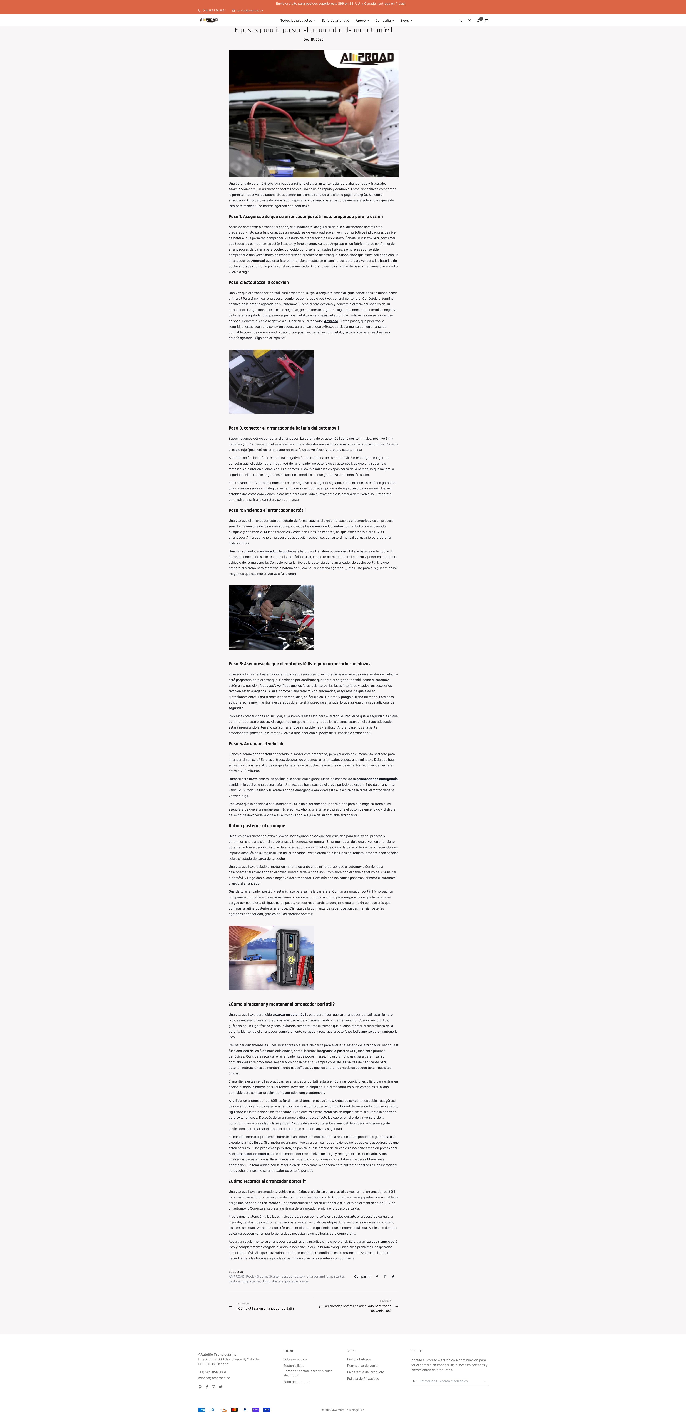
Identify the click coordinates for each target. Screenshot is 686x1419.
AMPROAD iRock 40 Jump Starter (254, 1276)
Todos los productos (296, 20)
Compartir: (362, 1276)
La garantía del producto (365, 1372)
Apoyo (361, 20)
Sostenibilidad (293, 1366)
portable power (297, 1281)
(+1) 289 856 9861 (212, 1372)
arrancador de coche (276, 551)
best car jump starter (244, 1281)
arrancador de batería (252, 1154)
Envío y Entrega (359, 1359)
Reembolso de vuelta (363, 1366)
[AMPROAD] (208, 20)
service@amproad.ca (214, 1378)
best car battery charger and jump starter (312, 1276)
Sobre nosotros (295, 1359)
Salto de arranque (335, 20)
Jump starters (272, 1281)
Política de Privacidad (363, 1378)
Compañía (383, 20)
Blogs (404, 20)
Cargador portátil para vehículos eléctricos (307, 1373)
